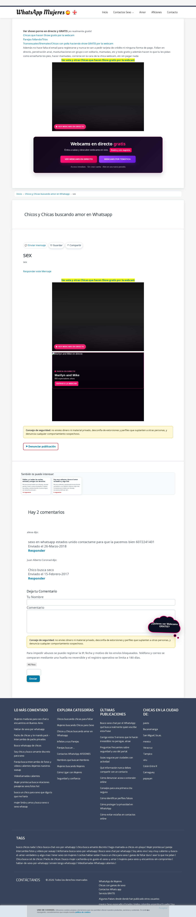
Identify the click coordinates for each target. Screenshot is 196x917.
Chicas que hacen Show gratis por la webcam (48, 35)
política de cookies (83, 912)
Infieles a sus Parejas (68, 741)
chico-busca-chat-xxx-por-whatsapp (56, 847)
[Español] (68, 13)
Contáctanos (28, 880)
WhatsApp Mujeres (40, 12)
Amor (142, 12)
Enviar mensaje (35, 245)
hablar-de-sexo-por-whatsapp (32, 863)
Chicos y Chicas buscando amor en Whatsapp (47, 193)
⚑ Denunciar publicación (41, 446)
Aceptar (163, 908)
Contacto (172, 12)
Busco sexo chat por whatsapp (115, 851)
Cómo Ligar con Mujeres (69, 772)
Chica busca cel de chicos (29, 859)
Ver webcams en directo (79, 159)
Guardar (56, 245)
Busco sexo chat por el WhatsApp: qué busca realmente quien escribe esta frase (118, 727)
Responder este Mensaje (37, 271)
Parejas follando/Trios (35, 39)
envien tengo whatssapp (63, 863)
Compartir (74, 245)
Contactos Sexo (122, 12)
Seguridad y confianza (68, 778)
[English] (75, 12)
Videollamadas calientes (27, 776)
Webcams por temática (117, 159)
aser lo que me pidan (163, 855)
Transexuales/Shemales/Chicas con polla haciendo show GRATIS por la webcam (68, 43)
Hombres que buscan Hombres (73, 760)
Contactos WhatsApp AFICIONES (74, 753)
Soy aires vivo (140, 851)
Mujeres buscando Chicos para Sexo (75, 725)
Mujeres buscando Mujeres (71, 766)
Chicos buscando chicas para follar (75, 719)
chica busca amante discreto (92, 847)
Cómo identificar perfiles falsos (116, 798)
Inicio (105, 12)
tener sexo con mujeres (64, 855)
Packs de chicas (52, 859)
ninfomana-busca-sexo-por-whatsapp (77, 851)
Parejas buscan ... (66, 747)
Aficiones (156, 12)
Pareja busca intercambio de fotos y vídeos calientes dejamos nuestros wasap (32, 765)
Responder (36, 550)
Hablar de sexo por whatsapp (29, 729)
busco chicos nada (25, 847)
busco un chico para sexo (115, 855)
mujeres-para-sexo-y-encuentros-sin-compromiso (145, 859)
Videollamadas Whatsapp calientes (96, 863)
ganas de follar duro (140, 855)
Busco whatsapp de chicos (27, 745)
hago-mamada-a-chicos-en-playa (127, 847)
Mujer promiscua (155, 847)
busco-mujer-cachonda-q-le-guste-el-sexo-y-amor (89, 859)
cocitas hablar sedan (89, 855)
